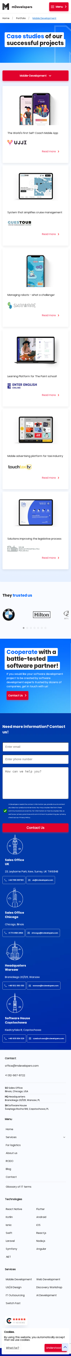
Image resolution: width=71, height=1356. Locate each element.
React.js (41, 1233)
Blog (8, 1169)
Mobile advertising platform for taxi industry (35, 456)
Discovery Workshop (49, 1287)
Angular (41, 1249)
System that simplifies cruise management (34, 212)
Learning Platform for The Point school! (32, 376)
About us (11, 1153)
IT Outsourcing (15, 1295)
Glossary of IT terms (18, 1187)
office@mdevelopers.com (22, 1066)
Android (41, 1217)
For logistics (13, 1145)
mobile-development (33, 76)
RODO (9, 1161)
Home (5, 18)
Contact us (15, 695)
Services (11, 1137)
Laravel (10, 1241)
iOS (38, 1225)
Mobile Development (44, 18)
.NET (8, 1257)
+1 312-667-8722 (15, 1075)
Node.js (40, 1241)
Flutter (40, 1209)
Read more (49, 151)
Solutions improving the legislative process (34, 539)
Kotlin (9, 1217)
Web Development (48, 1279)
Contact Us (35, 827)
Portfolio (21, 18)
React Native (14, 1209)
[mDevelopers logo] (17, 6)
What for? (12, 1348)
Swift (9, 1233)
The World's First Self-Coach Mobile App (32, 133)
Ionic (9, 1225)
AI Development (46, 1295)
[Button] (65, 1347)
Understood (53, 1348)
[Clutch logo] (35, 1320)
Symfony (11, 1249)
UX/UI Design (13, 1287)
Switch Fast (13, 1303)
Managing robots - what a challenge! (31, 295)
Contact (11, 1177)
